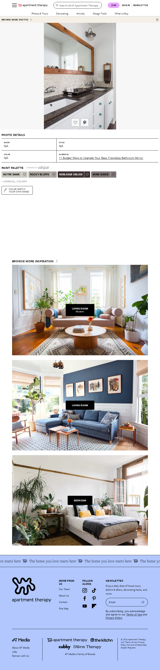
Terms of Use (134, 614)
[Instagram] (84, 590)
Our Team (64, 589)
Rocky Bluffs (39, 174)
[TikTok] (94, 590)
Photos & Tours (40, 13)
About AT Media (20, 648)
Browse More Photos (15, 19)
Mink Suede (101, 174)
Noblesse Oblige (71, 174)
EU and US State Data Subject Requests (134, 646)
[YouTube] (84, 606)
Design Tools (100, 13)
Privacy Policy (114, 617)
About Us (64, 595)
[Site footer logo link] (33, 588)
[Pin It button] (85, 122)
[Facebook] (84, 598)
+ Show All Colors (14, 181)
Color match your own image (19, 190)
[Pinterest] (94, 598)
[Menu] (14, 5)
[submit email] (142, 602)
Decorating (62, 13)
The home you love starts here (45, 561)
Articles (80, 13)
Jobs (14, 652)
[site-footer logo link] (21, 640)
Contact (63, 602)
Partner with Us (20, 656)
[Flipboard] (94, 606)
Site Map (63, 608)
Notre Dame (11, 174)
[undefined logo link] (33, 5)
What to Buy (121, 13)
